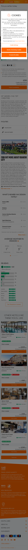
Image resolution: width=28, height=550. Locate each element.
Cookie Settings (14, 45)
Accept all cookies (14, 55)
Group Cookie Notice (19, 41)
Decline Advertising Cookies (14, 49)
